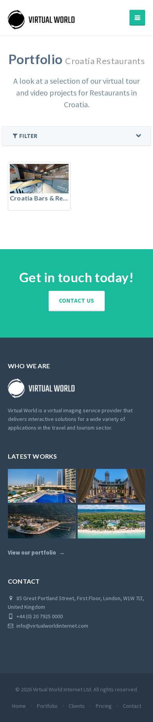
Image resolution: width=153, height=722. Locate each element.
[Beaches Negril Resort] (112, 521)
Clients (77, 705)
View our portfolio (32, 552)
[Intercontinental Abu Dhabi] (42, 486)
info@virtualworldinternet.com (52, 625)
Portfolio (47, 705)
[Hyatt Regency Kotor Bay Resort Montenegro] (42, 521)
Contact (132, 705)
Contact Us (77, 300)
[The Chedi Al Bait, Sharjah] (112, 486)
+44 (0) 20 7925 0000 (39, 616)
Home (19, 705)
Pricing (104, 705)
